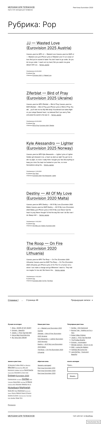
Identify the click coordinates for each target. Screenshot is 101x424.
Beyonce (28, 365)
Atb (24, 365)
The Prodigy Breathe (78, 340)
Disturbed (17, 372)
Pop (34, 73)
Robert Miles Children (78, 335)
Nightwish (24, 387)
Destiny (43, 226)
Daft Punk (21, 370)
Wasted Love (47, 75)
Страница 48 (32, 300)
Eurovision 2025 (37, 75)
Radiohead (21, 391)
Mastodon (19, 384)
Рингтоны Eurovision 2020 (83, 7)
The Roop (50, 281)
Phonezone (11, 405)
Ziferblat (51, 125)
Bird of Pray (36, 125)
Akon (22, 365)
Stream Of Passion (26, 393)
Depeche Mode (11, 372)
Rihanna (14, 393)
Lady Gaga (22, 382)
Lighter (54, 176)
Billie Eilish (11, 367)
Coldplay (17, 370)
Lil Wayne (29, 382)
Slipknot (18, 393)
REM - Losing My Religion (79, 347)
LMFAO (13, 384)
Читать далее (44, 65)
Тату (21, 398)
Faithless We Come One (79, 349)
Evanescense (12, 379)
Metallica (24, 384)
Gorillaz (25, 379)
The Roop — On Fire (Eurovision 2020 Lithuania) (44, 248)
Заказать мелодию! (44, 365)
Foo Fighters (19, 379)
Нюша (17, 398)
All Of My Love (37, 226)
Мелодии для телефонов (21, 7)
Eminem (12, 375)
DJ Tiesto (22, 372)
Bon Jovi (25, 367)
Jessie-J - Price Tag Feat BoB (21, 333)
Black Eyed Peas (19, 367)
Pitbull (15, 390)
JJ (43, 75)
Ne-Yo (29, 384)
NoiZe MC (11, 391)
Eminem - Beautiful (18, 330)
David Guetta (28, 370)
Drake (26, 372)
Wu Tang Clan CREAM (19, 337)
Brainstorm (11, 370)
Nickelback (13, 387)
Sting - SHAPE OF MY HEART (21, 328)
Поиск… (70, 365)
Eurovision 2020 (50, 226)
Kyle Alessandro (46, 176)
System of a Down (13, 395)
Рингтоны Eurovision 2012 (46, 368)
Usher (9, 398)
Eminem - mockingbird (78, 342)
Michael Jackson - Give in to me (82, 345)
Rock (37, 173)
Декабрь (13, 398)
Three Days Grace (22, 395)
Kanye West (16, 382)
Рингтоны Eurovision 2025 (46, 373)
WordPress (89, 416)
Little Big (10, 384)
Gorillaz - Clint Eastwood (79, 328)
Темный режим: (91, 422)
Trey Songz (28, 395)
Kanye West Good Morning (21, 335)
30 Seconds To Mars (14, 365)
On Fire (44, 281)
